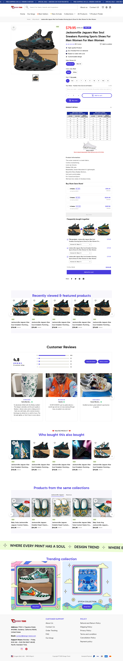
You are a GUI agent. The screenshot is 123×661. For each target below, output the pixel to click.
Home (28, 19)
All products (35, 19)
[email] (26, 636)
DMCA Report (30, 656)
